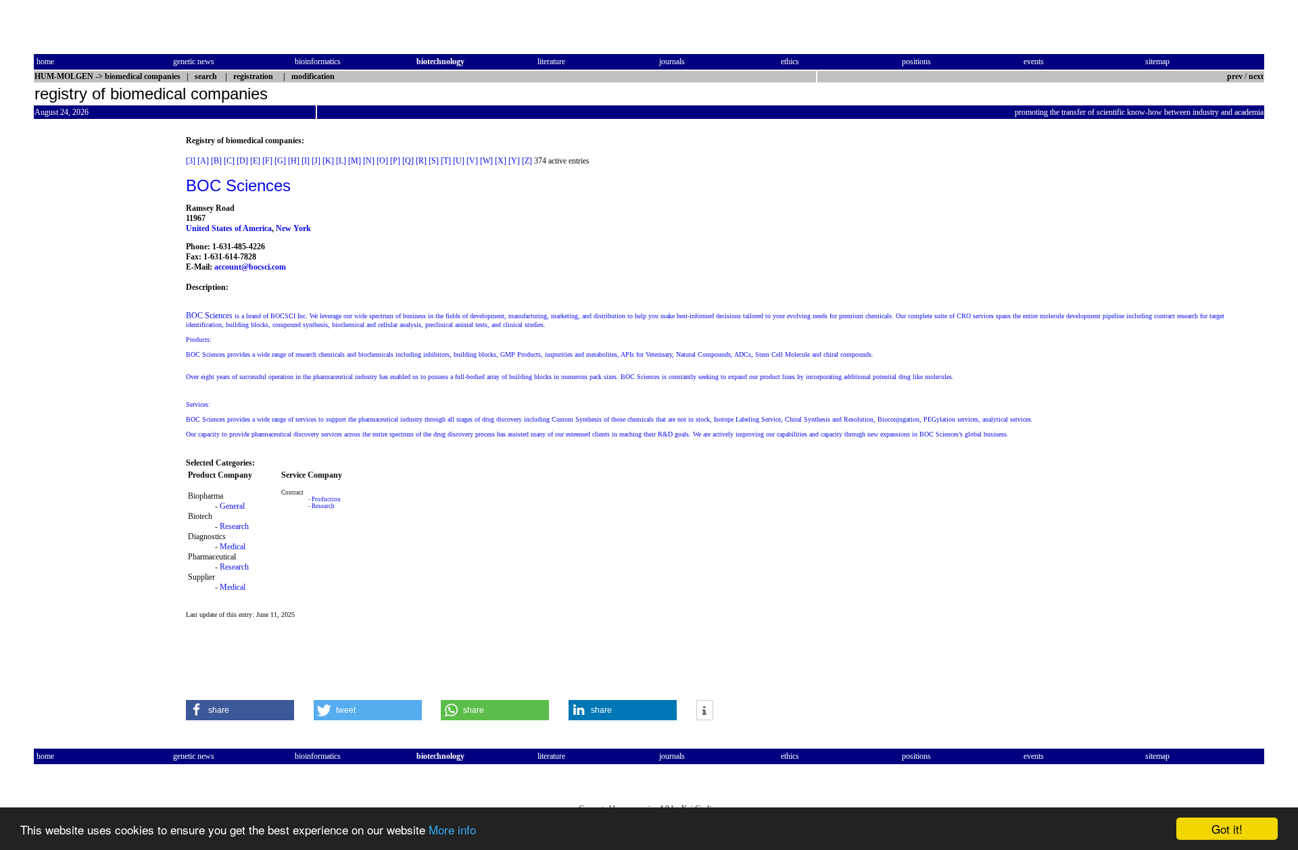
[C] (229, 161)
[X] (500, 161)
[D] (242, 161)
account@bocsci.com (250, 267)
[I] (306, 161)
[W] (486, 161)
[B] (216, 161)
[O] (382, 161)
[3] (190, 161)
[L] (341, 161)
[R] (421, 161)
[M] (354, 161)
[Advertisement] (91, 338)
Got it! (1227, 828)
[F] (267, 161)
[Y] (514, 161)
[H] (293, 161)
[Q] (408, 161)
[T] (446, 161)
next (1256, 76)
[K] (328, 161)
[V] (472, 161)
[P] (395, 161)
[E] (255, 161)
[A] (203, 161)
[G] (280, 161)
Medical (232, 546)
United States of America (229, 228)
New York (293, 228)
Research (234, 526)
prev (1235, 76)
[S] (434, 161)
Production (326, 499)
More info (452, 829)
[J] (316, 161)
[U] (458, 161)
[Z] (527, 161)
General (232, 506)
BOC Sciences (238, 185)
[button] (240, 710)
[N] (369, 161)
